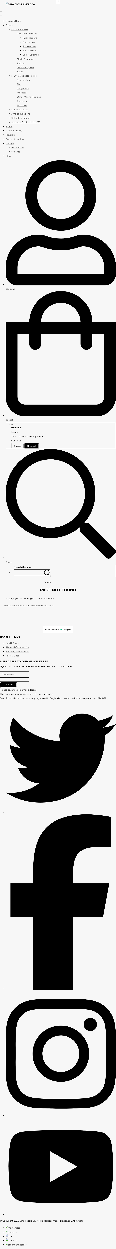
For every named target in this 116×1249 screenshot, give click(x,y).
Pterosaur (22, 101)
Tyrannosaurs (30, 38)
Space (9, 126)
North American (25, 59)
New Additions (13, 21)
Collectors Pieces (20, 118)
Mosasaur (22, 92)
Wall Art (15, 151)
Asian (20, 71)
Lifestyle (10, 143)
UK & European (25, 67)
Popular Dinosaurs (27, 33)
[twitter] (61, 812)
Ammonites (23, 80)
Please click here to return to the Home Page (28, 605)
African (20, 63)
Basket (17, 446)
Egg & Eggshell (31, 54)
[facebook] (61, 989)
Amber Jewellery (15, 139)
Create (79, 1220)
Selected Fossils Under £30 (25, 122)
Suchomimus (30, 50)
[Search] (47, 572)
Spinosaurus (29, 46)
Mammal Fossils (19, 109)
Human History (14, 130)
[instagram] (61, 1115)
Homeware (17, 147)
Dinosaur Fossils (19, 29)
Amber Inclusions (20, 113)
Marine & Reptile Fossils (23, 75)
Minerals (10, 135)
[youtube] (61, 1214)
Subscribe (8, 685)
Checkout (31, 446)
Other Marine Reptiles (29, 97)
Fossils (9, 25)
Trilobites (22, 105)
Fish (19, 84)
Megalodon (23, 88)
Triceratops (29, 42)
